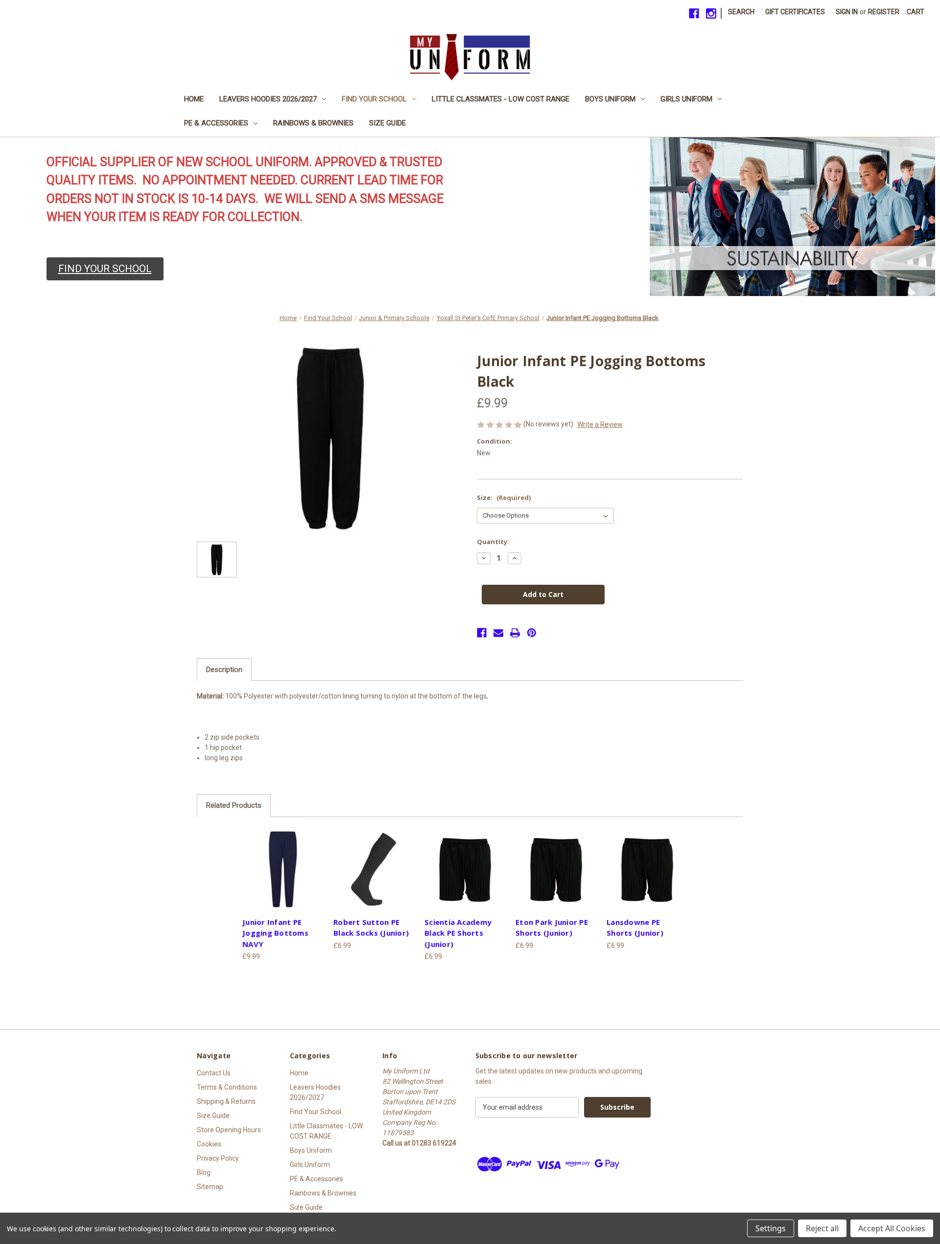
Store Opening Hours (229, 1130)
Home (194, 99)
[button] (105, 269)
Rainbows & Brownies (313, 123)
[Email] (498, 633)
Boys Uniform (610, 99)
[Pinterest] (532, 633)
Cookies (209, 1144)
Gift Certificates (795, 12)
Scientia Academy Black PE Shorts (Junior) (458, 933)
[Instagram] (711, 13)
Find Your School (374, 99)
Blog (204, 1172)
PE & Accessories (216, 123)
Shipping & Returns (226, 1101)
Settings (770, 1228)
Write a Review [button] (600, 424)
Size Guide (387, 123)
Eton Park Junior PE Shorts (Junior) (552, 927)
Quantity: (493, 541)
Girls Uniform (686, 99)
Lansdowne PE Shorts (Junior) (635, 927)
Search (741, 12)
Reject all (822, 1228)
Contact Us (214, 1073)
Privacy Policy (218, 1158)
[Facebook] (694, 13)
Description (224, 669)
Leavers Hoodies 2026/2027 (268, 99)
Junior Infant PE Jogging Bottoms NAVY (275, 933)
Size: (504, 497)
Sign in (847, 12)
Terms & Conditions (227, 1087)
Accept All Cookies (891, 1228)
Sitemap (210, 1187)
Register (883, 12)
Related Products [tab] (233, 805)
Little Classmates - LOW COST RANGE (500, 99)
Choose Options (282, 869)
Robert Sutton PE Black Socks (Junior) (371, 927)
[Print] (515, 633)
